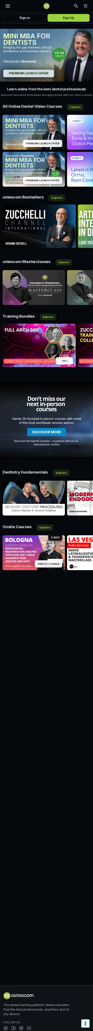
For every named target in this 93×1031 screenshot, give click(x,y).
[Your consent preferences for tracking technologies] (85, 1023)
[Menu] (7, 6)
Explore (75, 107)
